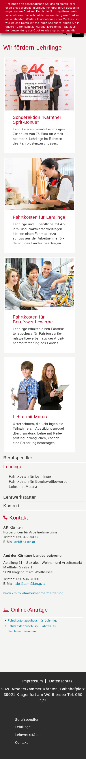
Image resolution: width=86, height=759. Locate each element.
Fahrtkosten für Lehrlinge (30, 476)
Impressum (32, 681)
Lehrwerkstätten (20, 497)
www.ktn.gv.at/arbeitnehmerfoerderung (33, 593)
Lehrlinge (12, 466)
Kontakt (11, 505)
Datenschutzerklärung (31, 26)
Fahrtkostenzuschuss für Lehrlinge (33, 620)
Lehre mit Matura (23, 487)
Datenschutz (61, 681)
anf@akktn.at (24, 542)
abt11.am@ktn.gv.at (31, 583)
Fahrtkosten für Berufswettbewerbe (38, 481)
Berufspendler (17, 457)
